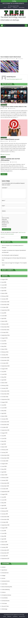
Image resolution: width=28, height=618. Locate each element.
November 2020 (5, 458)
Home (5, 7)
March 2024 (4, 349)
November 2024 (5, 329)
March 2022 (4, 416)
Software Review (5, 600)
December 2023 (5, 357)
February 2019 (5, 511)
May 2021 (4, 441)
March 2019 (4, 508)
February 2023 (5, 385)
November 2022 (5, 394)
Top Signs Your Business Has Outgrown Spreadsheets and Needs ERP (14, 251)
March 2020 (4, 474)
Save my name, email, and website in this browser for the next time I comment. (5, 222)
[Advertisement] (14, 41)
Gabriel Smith (12, 108)
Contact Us (15, 7)
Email (3, 205)
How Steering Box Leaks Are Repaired (10, 255)
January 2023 (5, 388)
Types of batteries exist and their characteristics (10, 159)
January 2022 (5, 419)
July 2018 (4, 530)
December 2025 (5, 301)
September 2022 (5, 399)
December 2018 (5, 516)
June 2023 (4, 374)
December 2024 (5, 327)
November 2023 (5, 360)
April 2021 (4, 444)
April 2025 (4, 318)
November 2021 (5, 424)
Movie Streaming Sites (7, 586)
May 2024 (4, 346)
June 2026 (4, 285)
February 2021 (5, 449)
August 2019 (4, 494)
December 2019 (5, 483)
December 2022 (5, 391)
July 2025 (4, 313)
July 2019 (4, 497)
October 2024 (5, 332)
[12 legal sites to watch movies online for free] (14, 95)
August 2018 (4, 527)
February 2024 (5, 352)
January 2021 (5, 452)
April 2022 (4, 413)
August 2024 (5, 338)
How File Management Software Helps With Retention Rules (14, 259)
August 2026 (5, 279)
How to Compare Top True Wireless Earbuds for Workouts (12, 246)
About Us (9, 7)
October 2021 (5, 427)
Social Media (3, 137)
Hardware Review (6, 581)
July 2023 (4, 371)
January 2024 (5, 354)
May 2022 (4, 410)
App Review (4, 570)
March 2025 (4, 321)
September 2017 (5, 558)
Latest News (4, 584)
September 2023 (5, 366)
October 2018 (5, 522)
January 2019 (5, 514)
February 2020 (5, 477)
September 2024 (6, 335)
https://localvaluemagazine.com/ (14, 79)
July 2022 (4, 405)
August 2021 (4, 433)
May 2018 (4, 536)
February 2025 (5, 324)
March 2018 (4, 541)
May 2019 (4, 502)
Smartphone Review (6, 595)
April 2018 (4, 539)
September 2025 (5, 310)
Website (4, 211)
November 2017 (5, 553)
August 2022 (4, 402)
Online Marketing (6, 589)
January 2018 (5, 547)
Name (3, 200)
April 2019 (4, 505)
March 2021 (4, 447)
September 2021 (5, 430)
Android (3, 567)
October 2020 (5, 461)
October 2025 (5, 307)
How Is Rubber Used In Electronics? (4, 174)
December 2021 (5, 421)
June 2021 (4, 438)
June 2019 (4, 500)
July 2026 (4, 282)
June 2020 (4, 466)
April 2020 (4, 472)
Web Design (4, 609)
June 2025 (4, 315)
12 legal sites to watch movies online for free (13, 106)
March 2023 (4, 382)
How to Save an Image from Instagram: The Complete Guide (14, 264)
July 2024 (4, 340)
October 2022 (5, 396)
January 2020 (5, 480)
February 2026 (5, 296)
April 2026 (4, 290)
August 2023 (4, 368)
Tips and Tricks (5, 606)
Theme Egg (21, 614)
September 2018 (5, 525)
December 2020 (5, 455)
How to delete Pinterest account (10, 139)
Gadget (3, 575)
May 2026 (4, 287)
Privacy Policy (21, 7)
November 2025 (5, 304)
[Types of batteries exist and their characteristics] (14, 155)
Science (4, 592)
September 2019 (5, 491)
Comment (4, 187)
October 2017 (5, 555)
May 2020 (4, 469)
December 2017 (5, 550)
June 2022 (4, 407)
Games (3, 578)
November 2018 (5, 519)
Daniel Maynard (12, 58)
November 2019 (5, 486)
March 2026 (4, 293)
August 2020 (5, 463)
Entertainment (4, 104)
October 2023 (5, 363)
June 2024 (4, 343)
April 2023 (4, 380)
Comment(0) (20, 58)
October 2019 (5, 488)
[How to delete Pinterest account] (14, 127)
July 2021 (4, 435)
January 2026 (5, 299)
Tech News (3, 157)
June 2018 (4, 533)
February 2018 (5, 544)
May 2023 (4, 377)
